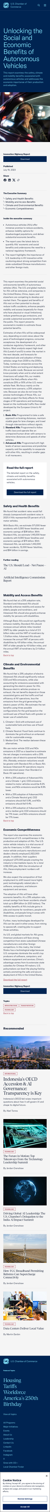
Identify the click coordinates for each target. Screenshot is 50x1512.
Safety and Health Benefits (19, 198)
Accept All (25, 1506)
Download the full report (25, 492)
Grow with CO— (10, 1462)
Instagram (8, 1454)
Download (25, 159)
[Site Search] (39, 5)
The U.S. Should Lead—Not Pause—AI (24, 566)
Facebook (7, 1450)
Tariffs (10, 1386)
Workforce (14, 1392)
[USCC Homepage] (25, 1361)
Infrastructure (11, 1005)
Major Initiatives (10, 1426)
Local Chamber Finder (13, 1466)
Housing (12, 1380)
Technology (9, 1010)
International (10, 1073)
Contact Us (8, 1442)
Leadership (8, 1438)
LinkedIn (7, 1446)
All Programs (9, 1422)
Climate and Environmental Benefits (24, 205)
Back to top (8, 655)
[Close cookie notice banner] (47, 1476)
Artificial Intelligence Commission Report (24, 579)
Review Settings (25, 1499)
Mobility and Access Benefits (20, 201)
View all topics (10, 1414)
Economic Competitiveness (20, 208)
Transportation (27, 1005)
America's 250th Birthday (20, 1401)
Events (6, 1430)
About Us (7, 1434)
